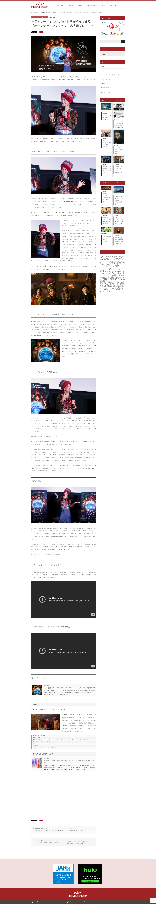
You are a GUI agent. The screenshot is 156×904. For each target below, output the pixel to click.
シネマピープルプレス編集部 (51, 554)
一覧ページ (119, 100)
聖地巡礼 (119, 288)
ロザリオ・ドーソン (61, 830)
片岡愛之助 (82, 830)
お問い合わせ (113, 5)
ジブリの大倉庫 (115, 264)
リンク (123, 5)
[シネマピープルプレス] (39, 5)
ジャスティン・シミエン (78, 828)
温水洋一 (77, 830)
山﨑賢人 (112, 282)
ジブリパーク (109, 266)
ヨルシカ (114, 271)
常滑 (120, 282)
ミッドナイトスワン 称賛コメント (110, 75)
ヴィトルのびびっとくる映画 (112, 274)
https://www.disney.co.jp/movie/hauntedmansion (52, 743)
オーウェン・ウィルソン (52, 828)
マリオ (107, 271)
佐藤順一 (113, 277)
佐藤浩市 (106, 277)
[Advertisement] (63, 786)
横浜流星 (110, 287)
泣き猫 (119, 287)
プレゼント (70, 5)
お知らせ (80, 5)
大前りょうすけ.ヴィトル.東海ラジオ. (115, 281)
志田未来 (111, 284)
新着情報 (60, 5)
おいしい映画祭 (108, 256)
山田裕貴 (103, 282)
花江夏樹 (105, 289)
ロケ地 (105, 273)
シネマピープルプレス (76, 902)
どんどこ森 (113, 258)
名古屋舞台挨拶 (111, 279)
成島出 (111, 285)
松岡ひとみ (117, 285)
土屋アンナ (72, 830)
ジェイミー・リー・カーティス (65, 828)
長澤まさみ (113, 290)
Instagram (37, 902)
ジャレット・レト (88, 828)
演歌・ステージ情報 (106, 92)
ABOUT (103, 5)
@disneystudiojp (44, 745)
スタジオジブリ (112, 269)
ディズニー (43, 830)
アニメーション (111, 260)
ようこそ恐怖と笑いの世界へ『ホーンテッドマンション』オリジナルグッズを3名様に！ (69, 688)
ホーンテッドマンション (51, 830)
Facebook (35, 902)
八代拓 (67, 830)
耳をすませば (110, 288)
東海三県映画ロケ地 (92, 5)
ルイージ (122, 271)
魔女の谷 (106, 291)
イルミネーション (114, 261)
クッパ (105, 263)
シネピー (104, 264)
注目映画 (36, 17)
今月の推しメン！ (105, 79)
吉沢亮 (121, 277)
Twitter (32, 902)
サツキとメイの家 (116, 263)
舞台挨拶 (44, 17)
